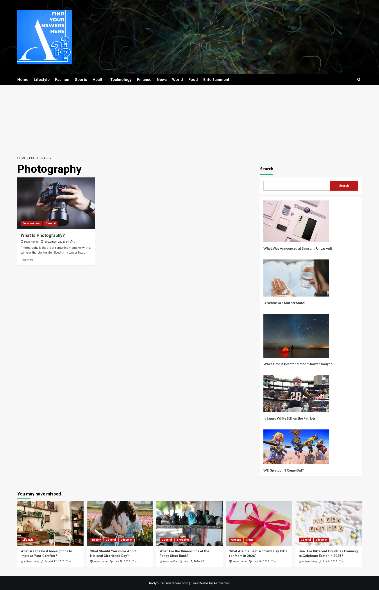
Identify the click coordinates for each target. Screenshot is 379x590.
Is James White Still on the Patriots (289, 418)
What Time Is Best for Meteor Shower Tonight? (298, 364)
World (177, 79)
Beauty (96, 539)
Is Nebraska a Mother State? (284, 303)
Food (193, 79)
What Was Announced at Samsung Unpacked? (297, 248)
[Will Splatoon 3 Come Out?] (296, 448)
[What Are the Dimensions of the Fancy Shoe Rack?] (189, 523)
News (162, 79)
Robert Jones (31, 561)
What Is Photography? (43, 235)
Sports (81, 79)
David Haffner (31, 242)
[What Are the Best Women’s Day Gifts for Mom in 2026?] (259, 523)
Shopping (183, 539)
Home (22, 79)
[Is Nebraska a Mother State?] (296, 279)
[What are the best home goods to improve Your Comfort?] (50, 523)
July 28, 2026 (122, 561)
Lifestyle (42, 79)
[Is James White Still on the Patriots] (296, 395)
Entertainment (216, 79)
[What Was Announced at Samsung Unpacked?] (296, 222)
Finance (144, 79)
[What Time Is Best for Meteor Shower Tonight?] (296, 337)
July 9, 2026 (329, 561)
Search (266, 169)
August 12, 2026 (54, 561)
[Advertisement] (189, 118)
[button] (359, 79)
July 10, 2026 (261, 561)
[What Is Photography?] (56, 203)
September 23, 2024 (57, 241)
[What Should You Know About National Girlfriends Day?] (120, 523)
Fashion (62, 79)
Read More (27, 259)
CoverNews (199, 583)
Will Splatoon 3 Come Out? (283, 470)
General (50, 223)
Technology (121, 79)
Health (99, 79)
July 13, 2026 (192, 561)
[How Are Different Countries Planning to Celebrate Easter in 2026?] (328, 523)
